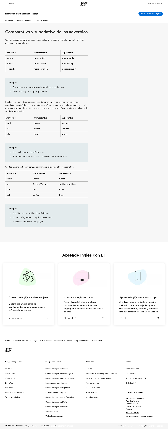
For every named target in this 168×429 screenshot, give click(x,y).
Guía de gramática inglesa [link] (52, 340)
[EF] (84, 4)
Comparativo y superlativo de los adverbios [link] (84, 340)
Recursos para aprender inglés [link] (25, 340)
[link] (21, 13)
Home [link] (7, 340)
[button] (10, 3)
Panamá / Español (15, 426)
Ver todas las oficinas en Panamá (139, 416)
